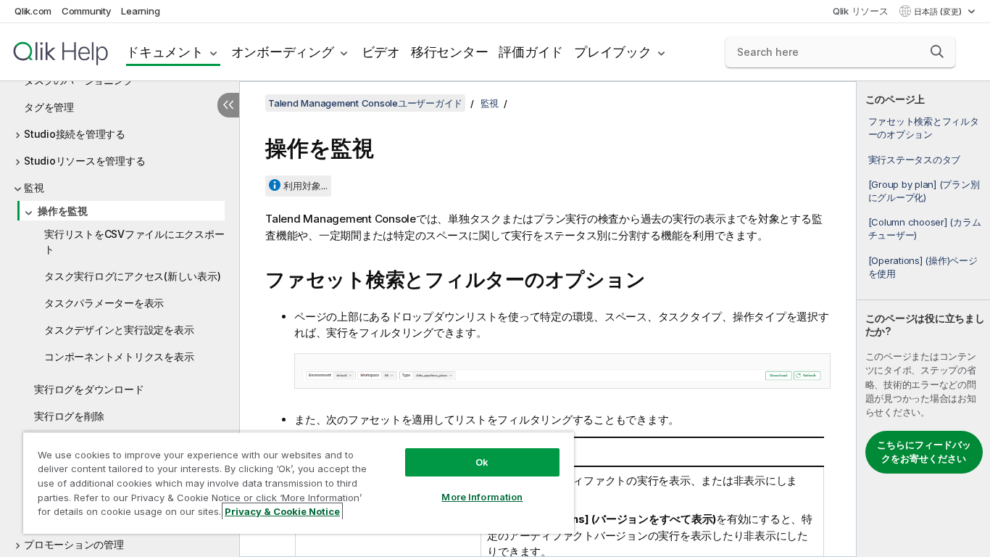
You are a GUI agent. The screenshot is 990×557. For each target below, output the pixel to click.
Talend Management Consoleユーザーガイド (365, 103)
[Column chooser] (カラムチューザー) (924, 228)
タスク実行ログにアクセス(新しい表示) (132, 276)
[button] (937, 51)
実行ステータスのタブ (914, 159)
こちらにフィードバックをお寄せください (924, 452)
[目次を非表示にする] (228, 105)
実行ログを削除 (69, 416)
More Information (482, 497)
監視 (34, 187)
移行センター (449, 51)
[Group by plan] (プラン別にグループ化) (924, 190)
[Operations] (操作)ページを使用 (923, 267)
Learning (140, 11)
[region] (298, 483)
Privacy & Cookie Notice (282, 511)
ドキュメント (165, 51)
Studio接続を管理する (74, 134)
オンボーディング (282, 51)
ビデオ (381, 51)
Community (87, 11)
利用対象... (305, 185)
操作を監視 (63, 211)
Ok (481, 462)
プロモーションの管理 (74, 544)
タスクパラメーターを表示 (104, 303)
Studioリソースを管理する (84, 160)
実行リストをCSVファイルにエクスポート (134, 241)
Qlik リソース (861, 11)
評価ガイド (531, 51)
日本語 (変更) (939, 12)
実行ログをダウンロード (88, 389)
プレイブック (613, 51)
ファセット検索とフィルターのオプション (923, 127)
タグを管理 (49, 107)
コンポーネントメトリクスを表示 (119, 356)
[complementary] (923, 319)
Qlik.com (32, 11)
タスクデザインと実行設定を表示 (119, 329)
